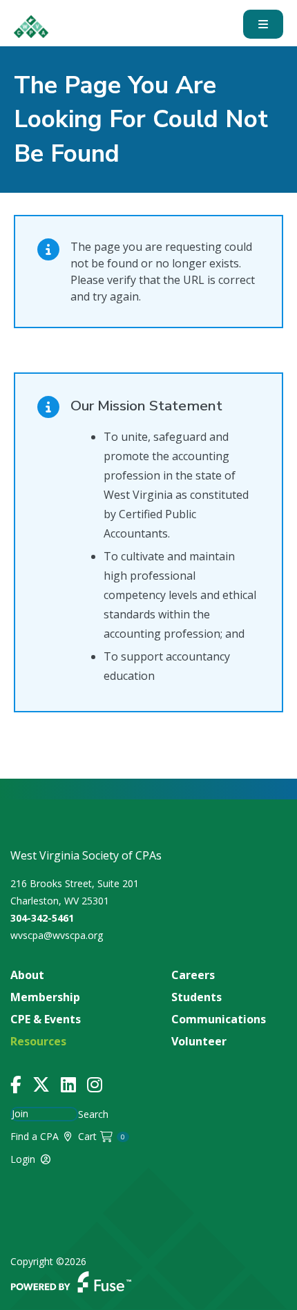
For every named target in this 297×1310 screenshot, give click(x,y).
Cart (102, 1136)
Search (93, 1114)
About (27, 975)
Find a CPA (34, 1136)
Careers (193, 975)
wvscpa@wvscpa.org (56, 935)
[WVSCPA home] (31, 26)
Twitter (41, 1085)
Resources (38, 1041)
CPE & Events (45, 1019)
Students (196, 997)
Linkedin (68, 1085)
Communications (218, 1019)
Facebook (15, 1085)
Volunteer (199, 1041)
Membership (45, 997)
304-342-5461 (42, 917)
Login (22, 1159)
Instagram (94, 1085)
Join (20, 1113)
